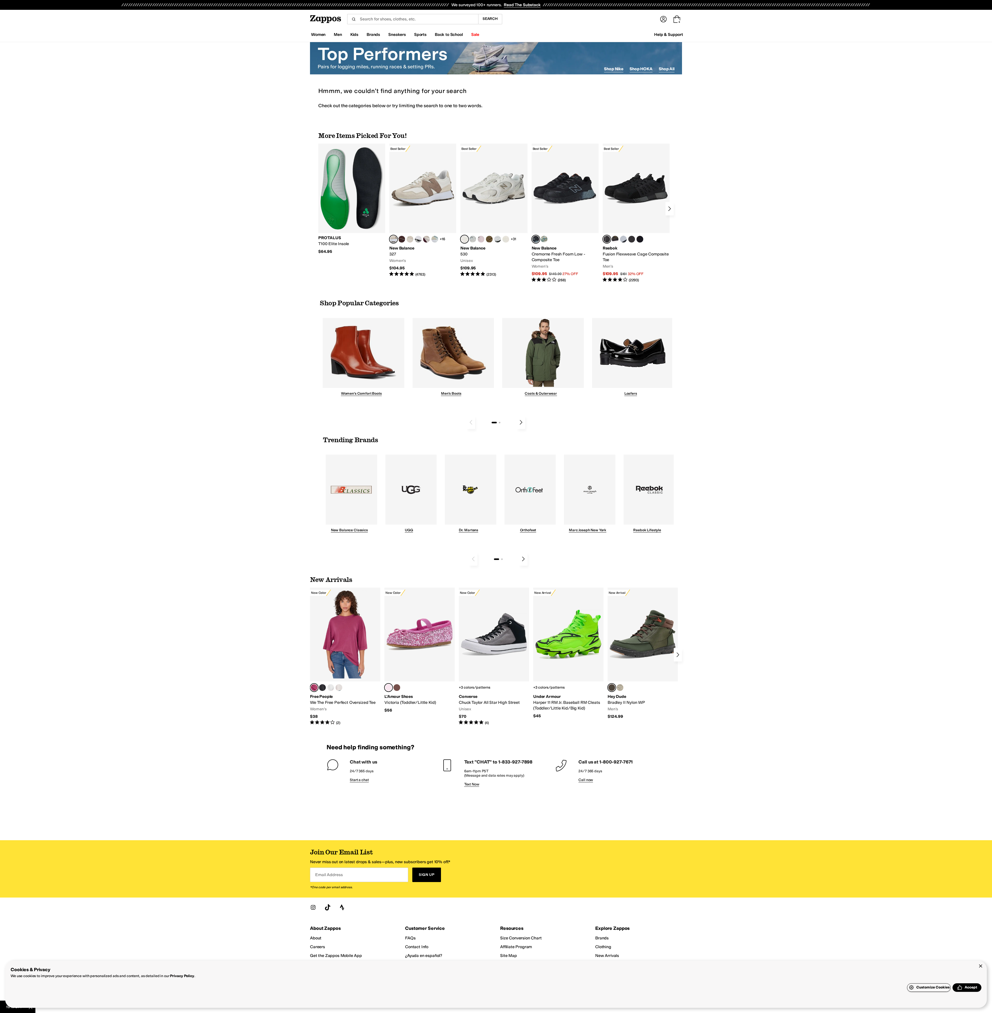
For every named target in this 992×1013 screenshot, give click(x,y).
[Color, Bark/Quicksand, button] (489, 239)
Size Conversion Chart (521, 938)
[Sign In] (663, 19)
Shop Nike (613, 68)
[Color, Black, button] (322, 687)
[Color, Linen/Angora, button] (410, 239)
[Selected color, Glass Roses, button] (314, 687)
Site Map (508, 955)
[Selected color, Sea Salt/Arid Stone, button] (464, 239)
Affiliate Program (516, 946)
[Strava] (342, 907)
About (315, 938)
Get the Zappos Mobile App (336, 955)
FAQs (410, 938)
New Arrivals (607, 955)
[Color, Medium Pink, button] (397, 687)
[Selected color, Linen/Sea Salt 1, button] (393, 239)
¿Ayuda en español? (423, 955)
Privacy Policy (182, 976)
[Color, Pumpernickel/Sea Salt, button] (402, 239)
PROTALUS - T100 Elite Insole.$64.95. (351, 199)
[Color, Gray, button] (623, 239)
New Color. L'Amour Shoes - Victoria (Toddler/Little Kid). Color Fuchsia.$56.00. (419, 650)
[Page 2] (499, 422)
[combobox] (412, 19)
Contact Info (416, 946)
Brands (602, 938)
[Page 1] (494, 422)
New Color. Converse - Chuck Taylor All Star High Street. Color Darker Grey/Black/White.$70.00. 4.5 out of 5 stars (494, 657)
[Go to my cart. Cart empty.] (677, 19)
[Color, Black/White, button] (640, 239)
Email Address (329, 874)
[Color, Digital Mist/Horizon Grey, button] (418, 239)
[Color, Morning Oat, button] (339, 687)
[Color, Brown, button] (615, 239)
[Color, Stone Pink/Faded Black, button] (481, 239)
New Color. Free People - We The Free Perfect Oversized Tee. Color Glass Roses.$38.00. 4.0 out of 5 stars (345, 657)
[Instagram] (313, 907)
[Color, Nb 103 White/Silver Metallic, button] (497, 239)
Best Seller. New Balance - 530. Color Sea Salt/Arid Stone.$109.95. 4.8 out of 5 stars (493, 210)
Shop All (667, 68)
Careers (317, 946)
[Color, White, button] (331, 687)
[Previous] (471, 422)
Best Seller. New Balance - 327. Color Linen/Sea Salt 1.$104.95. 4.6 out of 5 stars (422, 210)
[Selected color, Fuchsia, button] (388, 687)
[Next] (669, 208)
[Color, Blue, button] (631, 239)
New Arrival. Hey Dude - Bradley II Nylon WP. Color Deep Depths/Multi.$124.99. (643, 653)
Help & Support (668, 34)
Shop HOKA (641, 68)
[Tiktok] (327, 907)
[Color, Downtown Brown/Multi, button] (620, 687)
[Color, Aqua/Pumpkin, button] (544, 239)
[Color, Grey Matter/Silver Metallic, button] (473, 239)
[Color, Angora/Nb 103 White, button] (435, 239)
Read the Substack (522, 4)
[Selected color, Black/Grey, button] (536, 239)
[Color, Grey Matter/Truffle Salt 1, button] (506, 239)
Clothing (603, 946)
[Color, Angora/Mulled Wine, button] (426, 239)
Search (490, 19)
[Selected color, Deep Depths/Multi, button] (612, 687)
